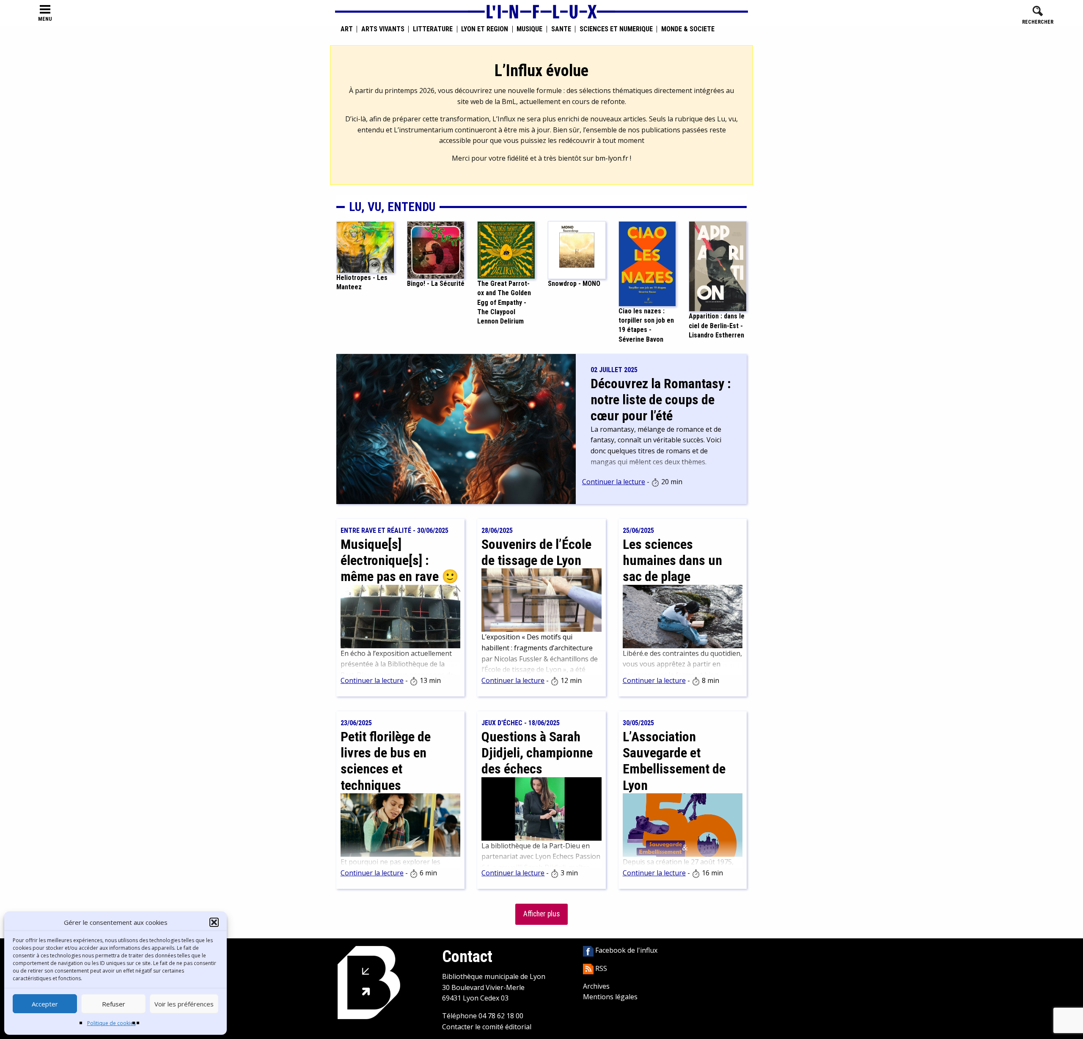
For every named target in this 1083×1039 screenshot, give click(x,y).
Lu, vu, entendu (392, 207)
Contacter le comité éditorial (486, 1026)
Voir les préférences (184, 1004)
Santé (561, 29)
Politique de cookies (111, 1023)
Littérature (433, 29)
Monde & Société (688, 29)
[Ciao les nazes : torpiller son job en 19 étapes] (647, 263)
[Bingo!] (436, 249)
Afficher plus (541, 914)
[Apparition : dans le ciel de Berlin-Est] (718, 266)
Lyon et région (484, 29)
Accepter (45, 1004)
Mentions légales (610, 996)
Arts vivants (382, 29)
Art (347, 29)
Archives (596, 986)
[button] (214, 922)
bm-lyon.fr (611, 158)
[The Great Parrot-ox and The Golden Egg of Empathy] (506, 249)
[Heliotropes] (365, 246)
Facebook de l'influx (625, 950)
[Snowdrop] (577, 249)
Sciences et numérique (616, 29)
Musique (529, 29)
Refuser (113, 1004)
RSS (600, 968)
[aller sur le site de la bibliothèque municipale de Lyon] (368, 982)
